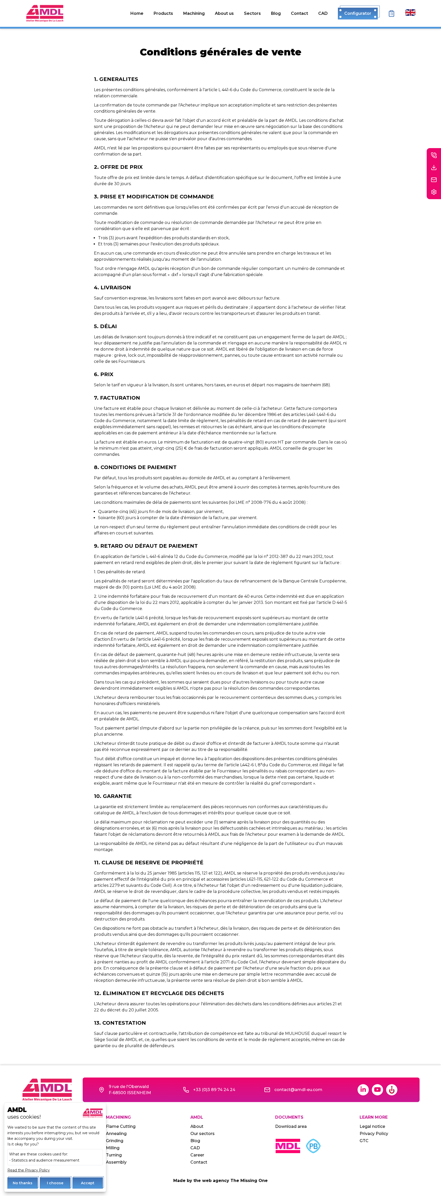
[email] (434, 180)
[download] (434, 167)
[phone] (434, 155)
